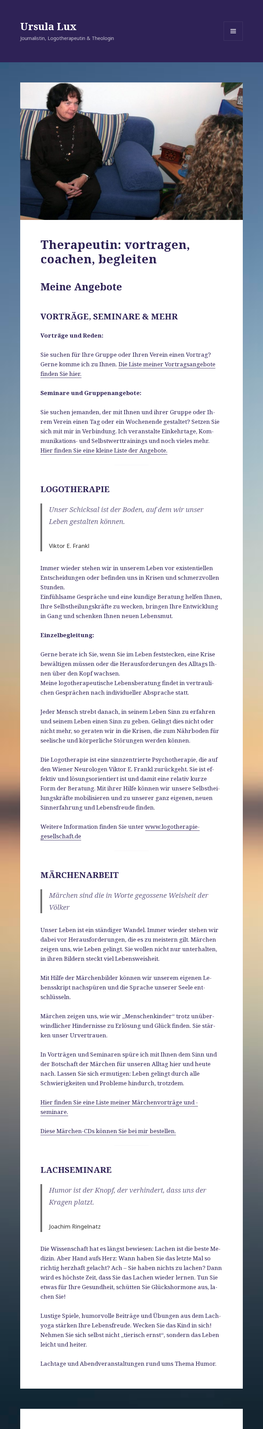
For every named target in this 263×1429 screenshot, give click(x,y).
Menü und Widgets (233, 40)
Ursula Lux (48, 26)
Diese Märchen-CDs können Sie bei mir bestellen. (108, 1131)
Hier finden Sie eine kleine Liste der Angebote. (103, 450)
